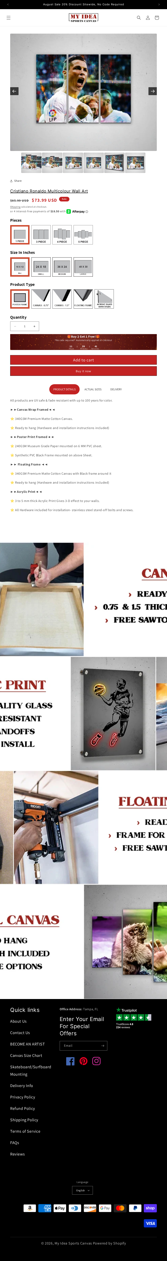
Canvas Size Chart (26, 1055)
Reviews (17, 1154)
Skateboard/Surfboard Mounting (30, 1070)
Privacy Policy (22, 1097)
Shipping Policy (24, 1119)
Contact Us (20, 1032)
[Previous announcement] (7, 4)
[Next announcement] (159, 4)
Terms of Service (25, 1131)
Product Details (64, 389)
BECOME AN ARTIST (27, 1044)
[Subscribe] (102, 1046)
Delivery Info (21, 1085)
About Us (18, 1021)
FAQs (14, 1142)
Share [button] (18, 181)
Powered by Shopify (109, 1243)
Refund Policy (22, 1108)
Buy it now (83, 371)
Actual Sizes (93, 389)
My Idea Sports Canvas (73, 1243)
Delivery (116, 389)
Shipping (15, 206)
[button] (8, 17)
